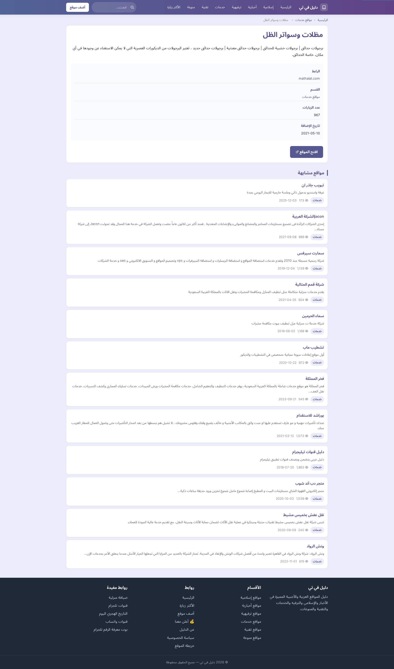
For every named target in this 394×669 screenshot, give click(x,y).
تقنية (205, 7)
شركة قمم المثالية (309, 284)
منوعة (191, 7)
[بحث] (132, 7)
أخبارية (252, 7)
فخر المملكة (315, 378)
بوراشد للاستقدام (310, 415)
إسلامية (268, 7)
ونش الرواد (315, 546)
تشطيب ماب (313, 347)
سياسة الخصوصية (180, 637)
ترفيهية (236, 7)
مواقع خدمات (303, 20)
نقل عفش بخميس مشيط (303, 514)
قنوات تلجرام (118, 605)
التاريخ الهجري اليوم (113, 613)
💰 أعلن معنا (184, 621)
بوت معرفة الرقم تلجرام (110, 629)
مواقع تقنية (252, 629)
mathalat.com (309, 78)
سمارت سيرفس (310, 253)
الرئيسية (285, 7)
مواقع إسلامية (251, 597)
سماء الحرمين (313, 316)
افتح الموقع (308, 151)
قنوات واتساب (116, 621)
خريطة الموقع (184, 645)
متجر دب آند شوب (309, 483)
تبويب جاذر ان (313, 185)
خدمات (220, 7)
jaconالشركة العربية (308, 216)
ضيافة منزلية (118, 597)
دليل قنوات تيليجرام (308, 451)
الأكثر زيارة (173, 7)
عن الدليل (187, 629)
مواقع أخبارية (251, 605)
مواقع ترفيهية (251, 613)
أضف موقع (77, 7)
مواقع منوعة (252, 637)
